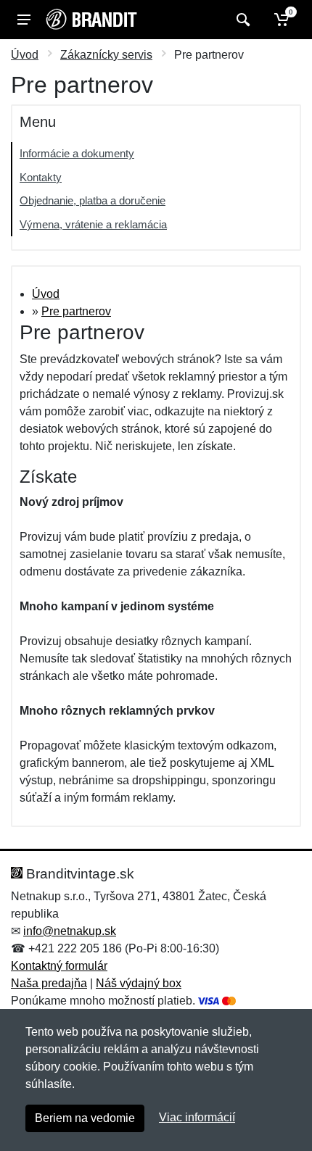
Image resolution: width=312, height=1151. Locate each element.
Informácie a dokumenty (77, 153)
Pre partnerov (76, 311)
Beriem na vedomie (85, 1118)
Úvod (24, 55)
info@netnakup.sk (69, 931)
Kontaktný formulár (59, 966)
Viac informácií (197, 1117)
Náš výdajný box (138, 983)
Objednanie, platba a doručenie (92, 200)
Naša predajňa (49, 983)
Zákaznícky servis (106, 55)
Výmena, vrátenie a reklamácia (93, 224)
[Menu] (24, 20)
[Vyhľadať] (241, 19)
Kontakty (41, 177)
